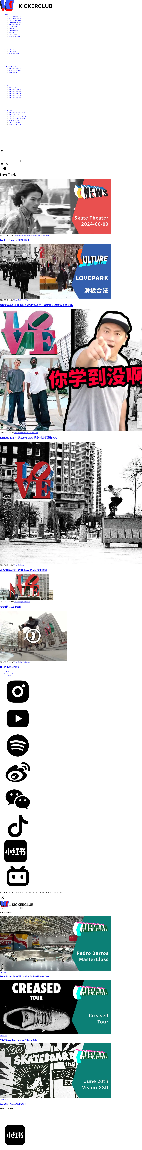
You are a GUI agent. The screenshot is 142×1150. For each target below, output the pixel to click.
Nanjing (3, 972)
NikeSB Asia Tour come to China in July (18, 1040)
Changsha (17, 235)
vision (6, 1099)
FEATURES (8, 110)
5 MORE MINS (14, 72)
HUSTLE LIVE (14, 122)
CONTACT (8, 673)
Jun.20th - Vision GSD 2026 (13, 1104)
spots (23, 565)
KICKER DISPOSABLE (18, 112)
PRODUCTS (13, 32)
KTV (6, 85)
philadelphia (25, 602)
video (48, 235)
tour (6, 1036)
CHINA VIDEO (15, 20)
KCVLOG (13, 87)
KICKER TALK (15, 68)
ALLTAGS (8, 675)
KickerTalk (27, 433)
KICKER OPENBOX (17, 95)
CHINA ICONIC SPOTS (18, 116)
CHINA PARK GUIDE (17, 118)
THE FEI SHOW (15, 70)
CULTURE (13, 34)
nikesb (40, 235)
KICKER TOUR (15, 97)
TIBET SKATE (14, 120)
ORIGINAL (13, 51)
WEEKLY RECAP (16, 18)
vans (44, 235)
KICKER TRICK (15, 93)
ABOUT (7, 671)
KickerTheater (26, 235)
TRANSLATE (14, 53)
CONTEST (13, 26)
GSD (2, 1099)
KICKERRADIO (10, 66)
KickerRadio (18, 433)
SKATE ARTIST (15, 124)
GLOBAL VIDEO (15, 22)
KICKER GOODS (15, 89)
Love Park (34, 235)
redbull (23, 662)
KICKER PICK (14, 24)
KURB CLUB (14, 114)
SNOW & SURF (15, 36)
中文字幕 (24, 300)
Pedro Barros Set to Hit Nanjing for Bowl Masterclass (24, 976)
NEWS (7, 14)
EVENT (12, 28)
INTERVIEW (9, 49)
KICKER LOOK (15, 91)
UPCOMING (14, 30)
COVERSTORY (15, 16)
